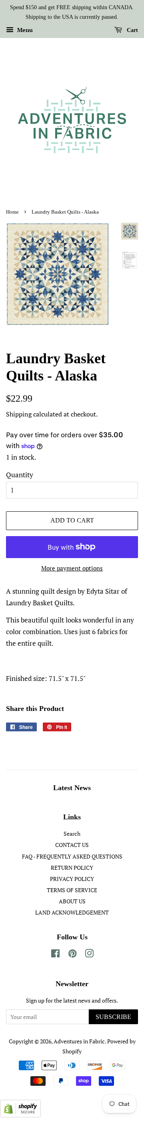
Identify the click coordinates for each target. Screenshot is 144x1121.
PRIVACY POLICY (72, 879)
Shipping (19, 414)
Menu (24, 30)
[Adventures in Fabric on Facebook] (55, 955)
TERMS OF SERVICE (72, 890)
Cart (131, 30)
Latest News (72, 788)
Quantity (19, 474)
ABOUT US (72, 901)
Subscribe (113, 1016)
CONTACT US (72, 845)
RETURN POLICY (72, 867)
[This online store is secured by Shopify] (20, 1114)
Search (72, 833)
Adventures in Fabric (79, 1041)
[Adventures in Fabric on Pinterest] (72, 955)
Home (12, 212)
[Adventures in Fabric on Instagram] (89, 955)
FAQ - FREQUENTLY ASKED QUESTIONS (72, 856)
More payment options (72, 568)
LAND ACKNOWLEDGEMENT (72, 912)
